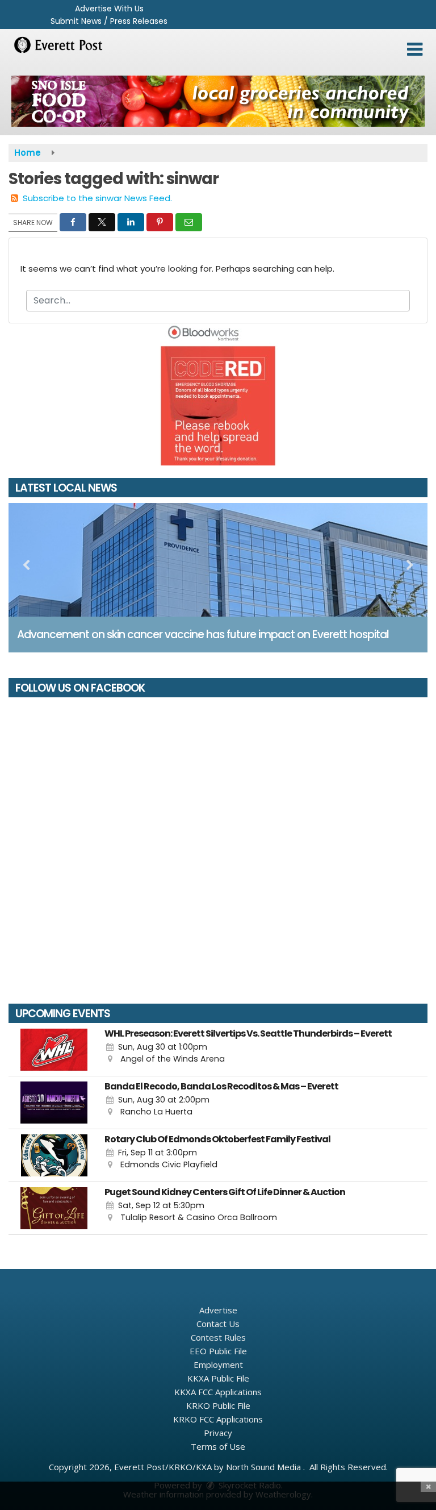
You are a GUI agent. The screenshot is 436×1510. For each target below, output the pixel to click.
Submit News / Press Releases (109, 21)
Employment (218, 1364)
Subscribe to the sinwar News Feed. (97, 198)
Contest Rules (218, 1337)
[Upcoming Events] (54, 1050)
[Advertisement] (218, 101)
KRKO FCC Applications (218, 1419)
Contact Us (218, 1323)
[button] (414, 49)
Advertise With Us (109, 8)
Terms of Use (218, 1446)
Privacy (218, 1432)
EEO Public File (218, 1351)
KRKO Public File (218, 1405)
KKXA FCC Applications (218, 1391)
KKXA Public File (218, 1378)
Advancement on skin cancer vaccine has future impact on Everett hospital (203, 634)
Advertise (218, 1310)
